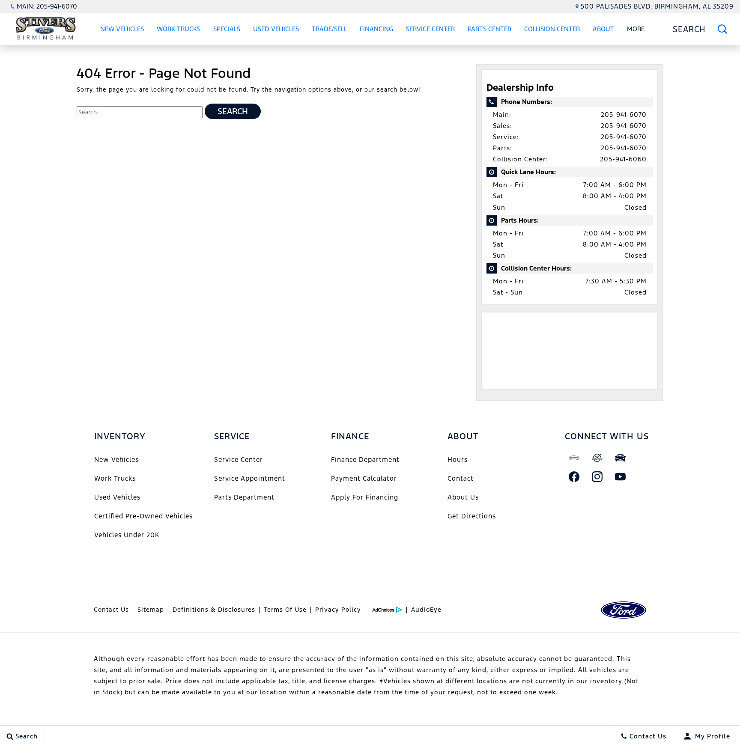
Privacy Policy (338, 609)
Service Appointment (249, 478)
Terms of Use (285, 609)
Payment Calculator (364, 478)
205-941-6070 (624, 114)
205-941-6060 (623, 159)
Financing (376, 29)
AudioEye (426, 609)
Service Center (430, 29)
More (636, 30)
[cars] (574, 458)
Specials (226, 29)
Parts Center (489, 29)
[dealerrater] (597, 458)
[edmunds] (620, 458)
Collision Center (552, 29)
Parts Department (244, 497)
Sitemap (150, 609)
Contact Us (111, 609)
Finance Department (365, 459)
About (603, 29)
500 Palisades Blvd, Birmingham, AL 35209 (657, 6)
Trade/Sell (329, 29)
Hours (458, 459)
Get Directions (472, 516)
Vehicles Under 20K (126, 535)
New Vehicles (122, 29)
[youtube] (620, 476)
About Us (463, 497)
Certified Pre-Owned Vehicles (143, 516)
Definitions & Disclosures (214, 609)
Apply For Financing (364, 497)
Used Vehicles (276, 29)
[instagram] (597, 476)
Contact (461, 478)
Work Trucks (178, 29)
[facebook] (574, 476)
